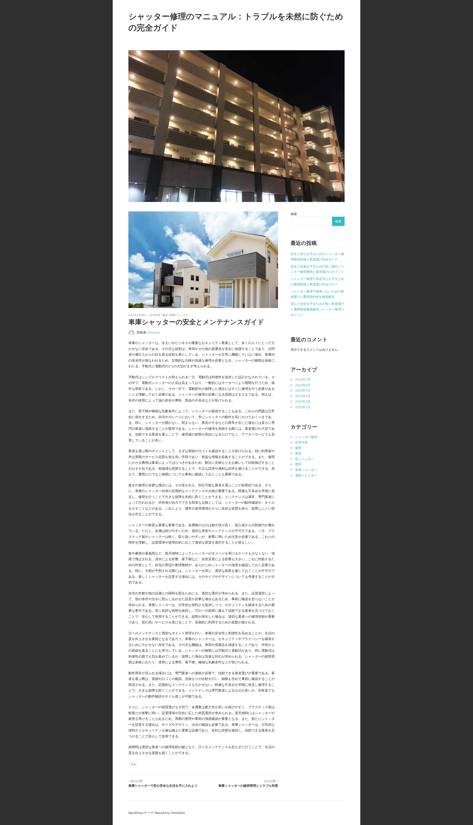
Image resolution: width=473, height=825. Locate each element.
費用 (298, 464)
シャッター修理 (306, 437)
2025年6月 (303, 385)
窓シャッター (304, 459)
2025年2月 (303, 407)
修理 (165, 315)
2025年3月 (303, 401)
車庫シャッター (179, 315)
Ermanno (154, 332)
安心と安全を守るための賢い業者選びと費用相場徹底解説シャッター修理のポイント (317, 309)
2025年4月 (303, 396)
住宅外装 (155, 315)
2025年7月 (303, 379)
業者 (133, 764)
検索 (294, 214)
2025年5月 (303, 390)
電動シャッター (306, 475)
